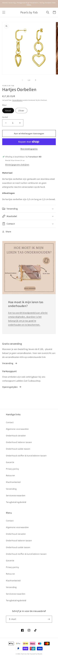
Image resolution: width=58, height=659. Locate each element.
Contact (10, 422)
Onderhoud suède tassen (18, 448)
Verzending (7, 363)
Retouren (10, 475)
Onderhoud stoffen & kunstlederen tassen (26, 455)
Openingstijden (10, 387)
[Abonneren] (48, 619)
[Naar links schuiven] (22, 80)
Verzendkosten (17, 100)
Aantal (5, 117)
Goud (8, 110)
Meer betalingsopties (29, 149)
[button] (3, 12)
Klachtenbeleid (13, 482)
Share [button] (8, 231)
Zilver (21, 110)
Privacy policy (12, 468)
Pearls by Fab (25, 654)
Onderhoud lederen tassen (19, 442)
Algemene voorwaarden (17, 429)
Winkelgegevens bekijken (17, 164)
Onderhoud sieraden (16, 435)
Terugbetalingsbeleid (16, 502)
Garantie (10, 462)
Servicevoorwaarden (15, 495)
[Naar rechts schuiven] (35, 80)
